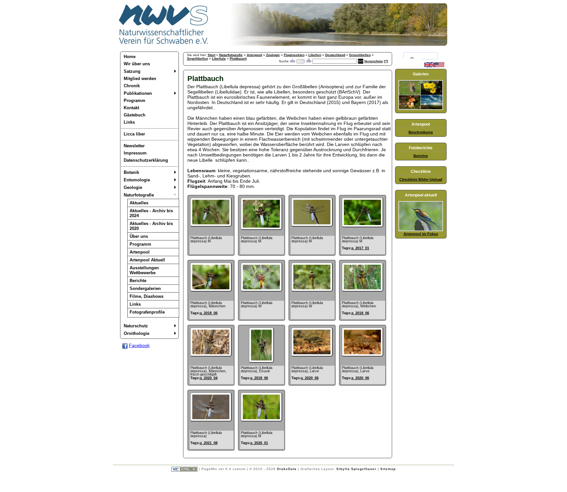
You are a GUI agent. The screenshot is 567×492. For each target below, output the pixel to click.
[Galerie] (420, 109)
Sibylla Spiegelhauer (356, 469)
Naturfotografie (139, 195)
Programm (134, 100)
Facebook (139, 345)
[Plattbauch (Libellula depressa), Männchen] (211, 290)
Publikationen (138, 93)
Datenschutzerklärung (146, 160)
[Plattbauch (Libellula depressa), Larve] (312, 355)
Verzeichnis (373, 61)
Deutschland (335, 55)
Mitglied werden (140, 78)
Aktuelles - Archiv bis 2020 (151, 226)
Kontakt (131, 107)
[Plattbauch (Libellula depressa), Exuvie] (261, 361)
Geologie (133, 187)
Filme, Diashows (146, 296)
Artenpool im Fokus (421, 234)
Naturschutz (136, 325)
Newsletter (134, 145)
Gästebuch (134, 115)
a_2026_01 (259, 443)
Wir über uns (137, 63)
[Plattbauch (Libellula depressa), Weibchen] (362, 290)
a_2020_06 (310, 378)
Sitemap (388, 469)
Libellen (314, 55)
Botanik (131, 172)
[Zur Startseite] (164, 44)
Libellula (219, 58)
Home (130, 56)
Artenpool (140, 252)
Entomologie (137, 179)
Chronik (132, 85)
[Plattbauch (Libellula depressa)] (211, 419)
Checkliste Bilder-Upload (420, 179)
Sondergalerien (145, 288)
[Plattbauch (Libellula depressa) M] (211, 225)
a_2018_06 (209, 313)
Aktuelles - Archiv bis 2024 (151, 213)
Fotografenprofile (147, 312)
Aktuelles (139, 202)
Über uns (139, 236)
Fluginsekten (294, 55)
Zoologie (273, 55)
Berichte (138, 280)
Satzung (132, 71)
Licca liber (134, 134)
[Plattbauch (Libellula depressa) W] (261, 290)
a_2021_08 (209, 443)
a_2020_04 (209, 378)
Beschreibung (421, 132)
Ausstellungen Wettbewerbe (144, 270)
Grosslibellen (360, 55)
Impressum (135, 153)
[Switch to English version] (434, 66)
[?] (386, 61)
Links (129, 122)
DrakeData (287, 469)
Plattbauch (238, 58)
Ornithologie (136, 333)
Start (211, 55)
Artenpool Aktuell (147, 259)
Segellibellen (197, 58)
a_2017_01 (360, 248)
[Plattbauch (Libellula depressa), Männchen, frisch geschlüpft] (211, 355)
